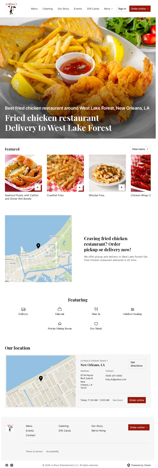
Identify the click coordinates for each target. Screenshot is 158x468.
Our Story (63, 8)
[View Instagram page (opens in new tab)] (12, 465)
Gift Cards (93, 8)
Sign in (122, 8)
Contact (30, 435)
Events (78, 8)
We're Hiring (98, 430)
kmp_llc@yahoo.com (116, 379)
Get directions (137, 364)
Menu (34, 8)
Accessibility (52, 451)
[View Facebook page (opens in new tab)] (7, 465)
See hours (118, 400)
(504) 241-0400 (114, 375)
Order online (136, 400)
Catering (48, 8)
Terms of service (34, 451)
